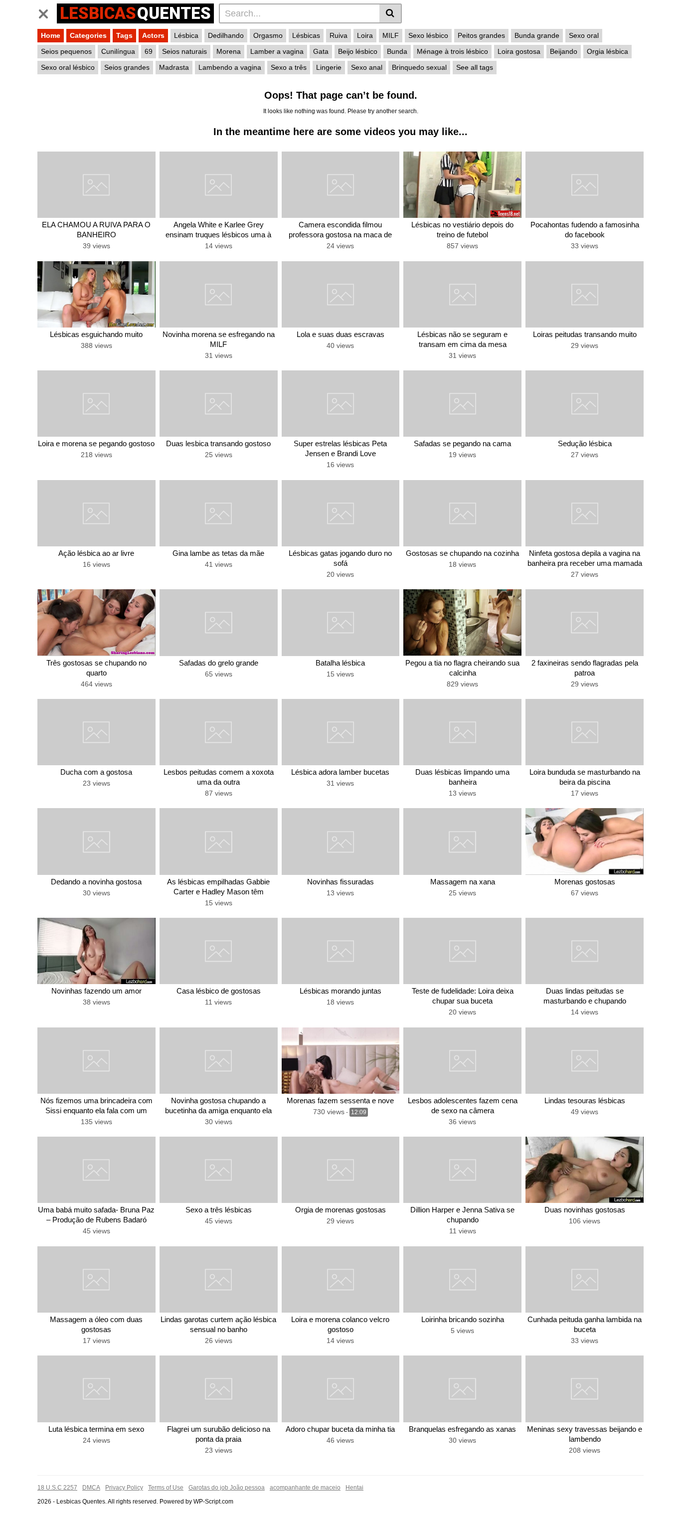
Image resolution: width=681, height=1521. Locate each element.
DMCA (91, 1487)
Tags (124, 35)
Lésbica (186, 35)
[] (390, 13)
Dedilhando (226, 35)
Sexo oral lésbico (68, 67)
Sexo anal (366, 67)
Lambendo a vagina (229, 67)
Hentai (354, 1487)
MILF (390, 35)
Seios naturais (184, 51)
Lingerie (328, 67)
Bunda (397, 51)
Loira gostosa (519, 51)
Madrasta (174, 67)
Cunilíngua (118, 51)
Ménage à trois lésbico (452, 51)
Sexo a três (289, 67)
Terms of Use (165, 1487)
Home (50, 35)
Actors (153, 35)
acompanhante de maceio (305, 1487)
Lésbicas (306, 35)
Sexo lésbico (428, 35)
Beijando (563, 51)
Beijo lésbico (357, 51)
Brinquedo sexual (419, 67)
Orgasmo (268, 35)
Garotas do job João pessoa (226, 1487)
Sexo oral (584, 35)
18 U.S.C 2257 (57, 1487)
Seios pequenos (66, 51)
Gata (321, 51)
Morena (228, 51)
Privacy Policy (124, 1487)
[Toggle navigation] (47, 12)
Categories (88, 35)
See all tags (474, 67)
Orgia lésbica (607, 51)
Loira (365, 35)
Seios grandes (127, 67)
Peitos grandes (481, 35)
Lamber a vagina (277, 51)
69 (149, 51)
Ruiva (338, 35)
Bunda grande (536, 35)
